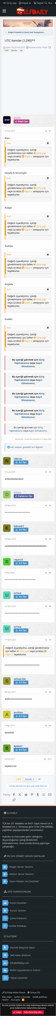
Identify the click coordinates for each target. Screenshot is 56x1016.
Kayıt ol (28, 156)
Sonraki (28, 779)
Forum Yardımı (17, 910)
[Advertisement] (28, 84)
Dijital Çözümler (19, 977)
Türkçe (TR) (35, 992)
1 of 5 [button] (18, 779)
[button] (4, 11)
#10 (49, 759)
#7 (50, 640)
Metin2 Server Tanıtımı (21, 874)
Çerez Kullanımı (18, 918)
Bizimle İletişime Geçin (22, 947)
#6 (50, 606)
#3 (50, 505)
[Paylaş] (46, 131)
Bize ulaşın (7, 996)
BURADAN (31, 839)
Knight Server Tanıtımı (21, 866)
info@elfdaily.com (19, 962)
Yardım (5, 999)
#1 (50, 131)
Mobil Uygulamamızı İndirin (24, 970)
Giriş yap (41, 153)
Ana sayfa (15, 999)
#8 (50, 692)
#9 (50, 725)
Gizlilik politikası (40, 996)
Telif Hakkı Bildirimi (20, 955)
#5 (50, 572)
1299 (6, 50)
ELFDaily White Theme (14, 992)
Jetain (8, 47)
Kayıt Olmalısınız (31, 364)
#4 (50, 539)
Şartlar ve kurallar (22, 996)
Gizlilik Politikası (17, 925)
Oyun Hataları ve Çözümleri (24, 881)
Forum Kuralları (18, 902)
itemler (14, 50)
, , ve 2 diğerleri (26, 447)
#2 (50, 472)
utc (21, 50)
